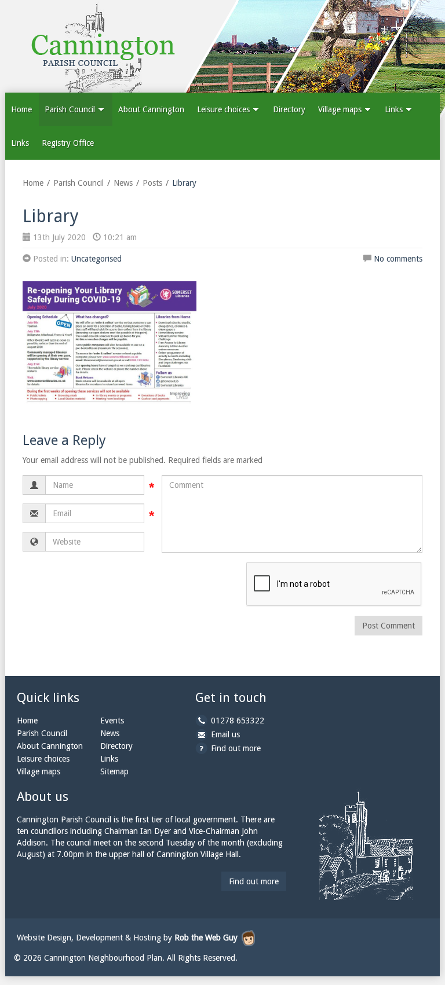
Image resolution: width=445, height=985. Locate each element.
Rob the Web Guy (206, 937)
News (123, 183)
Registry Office (68, 143)
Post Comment (388, 625)
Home (21, 109)
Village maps (341, 109)
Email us (225, 734)
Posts (152, 183)
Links (395, 109)
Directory (289, 109)
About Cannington (151, 109)
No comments (398, 258)
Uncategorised (96, 258)
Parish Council (71, 109)
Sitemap (114, 771)
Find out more (236, 748)
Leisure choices (224, 109)
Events (112, 720)
